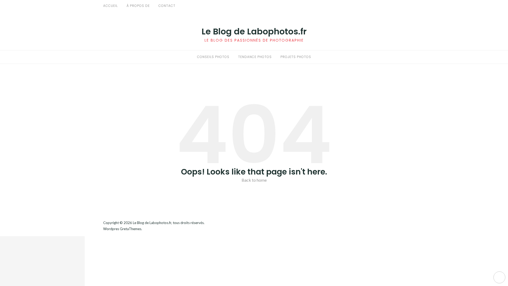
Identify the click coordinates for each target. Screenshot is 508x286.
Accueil (110, 5)
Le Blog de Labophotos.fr (254, 31)
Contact (166, 5)
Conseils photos (213, 57)
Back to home (254, 179)
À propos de (138, 5)
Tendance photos (255, 57)
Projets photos (295, 57)
